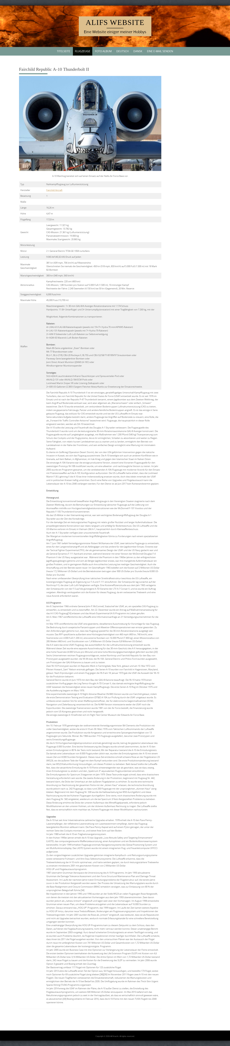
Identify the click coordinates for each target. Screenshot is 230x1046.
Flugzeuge (82, 51)
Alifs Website (115, 22)
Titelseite (63, 51)
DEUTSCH (122, 51)
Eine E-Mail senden (160, 51)
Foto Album (103, 51)
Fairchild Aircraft (54, 190)
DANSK (137, 51)
